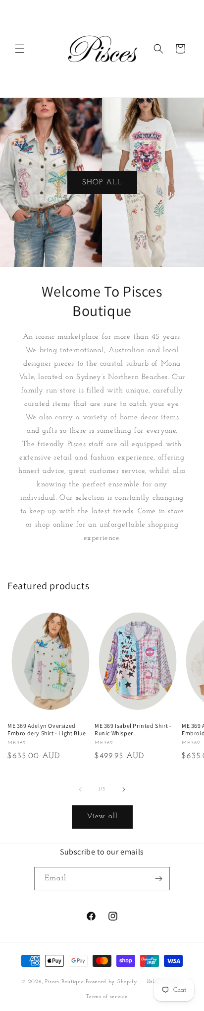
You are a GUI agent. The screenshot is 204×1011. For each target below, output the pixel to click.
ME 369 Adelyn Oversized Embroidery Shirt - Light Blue (46, 729)
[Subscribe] (158, 878)
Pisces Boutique (64, 982)
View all (102, 816)
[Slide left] (80, 789)
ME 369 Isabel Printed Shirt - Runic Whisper (133, 729)
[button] (20, 49)
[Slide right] (124, 789)
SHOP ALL (102, 182)
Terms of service (106, 997)
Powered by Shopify (112, 982)
